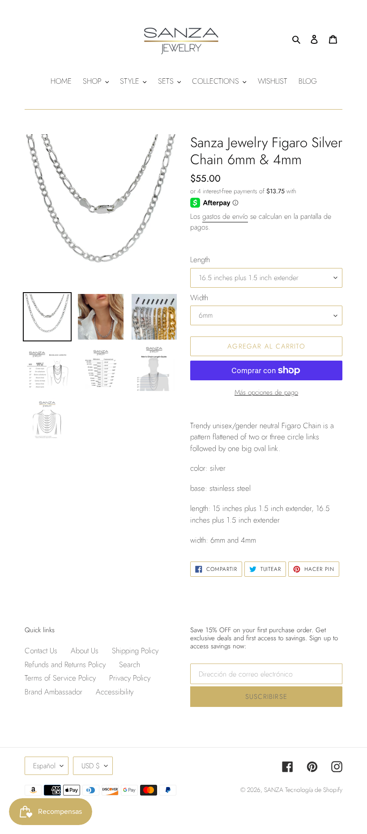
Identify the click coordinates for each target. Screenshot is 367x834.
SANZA (274, 789)
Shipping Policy (135, 650)
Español (44, 766)
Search (129, 664)
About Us (84, 650)
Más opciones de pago (266, 392)
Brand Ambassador (53, 691)
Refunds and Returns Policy (65, 664)
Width (199, 297)
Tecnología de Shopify (313, 789)
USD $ (90, 766)
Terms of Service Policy (60, 677)
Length (200, 259)
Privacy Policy (129, 677)
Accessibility (114, 691)
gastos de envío (225, 216)
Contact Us (41, 650)
